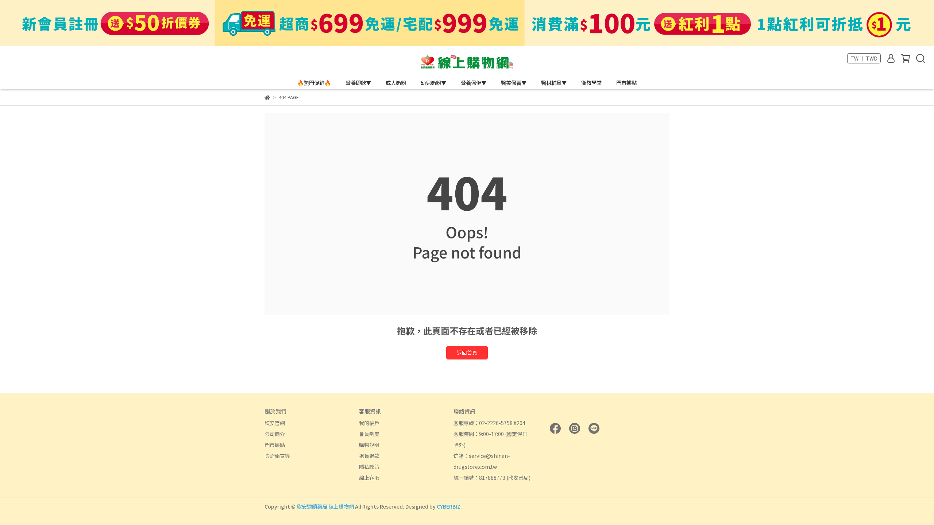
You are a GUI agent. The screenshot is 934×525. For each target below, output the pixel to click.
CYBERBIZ (448, 506)
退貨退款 (369, 455)
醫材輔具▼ (554, 82)
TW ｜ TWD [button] (863, 58)
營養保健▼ (473, 82)
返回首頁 (467, 352)
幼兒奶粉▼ (433, 82)
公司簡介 (275, 434)
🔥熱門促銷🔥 (314, 82)
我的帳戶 (369, 423)
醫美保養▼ (513, 82)
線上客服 (369, 477)
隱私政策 (369, 466)
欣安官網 (275, 423)
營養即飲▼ (358, 82)
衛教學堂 (591, 82)
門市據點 (626, 82)
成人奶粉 (396, 82)
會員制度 (369, 434)
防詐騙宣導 (277, 455)
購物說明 (369, 444)
